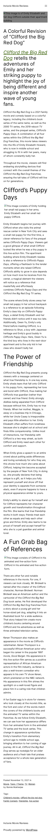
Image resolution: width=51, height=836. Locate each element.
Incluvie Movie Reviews (15, 5)
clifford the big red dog (31, 797)
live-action (34, 801)
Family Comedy (10, 801)
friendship (23, 801)
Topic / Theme (17, 784)
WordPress (31, 829)
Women (31, 784)
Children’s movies (11, 797)
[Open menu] (46, 6)
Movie (6, 784)
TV (26, 784)
